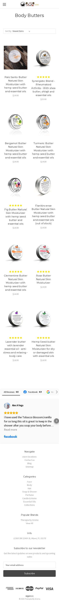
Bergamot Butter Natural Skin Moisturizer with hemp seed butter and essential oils (15, 150)
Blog (29, 463)
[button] (2, 420)
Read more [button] (10, 429)
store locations (29, 456)
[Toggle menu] (4, 4)
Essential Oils (29, 501)
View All (29, 523)
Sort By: (8, 31)
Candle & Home (29, 498)
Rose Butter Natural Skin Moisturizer (43, 279)
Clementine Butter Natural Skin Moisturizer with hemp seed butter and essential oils (15, 282)
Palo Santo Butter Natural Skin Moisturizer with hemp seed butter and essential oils (15, 84)
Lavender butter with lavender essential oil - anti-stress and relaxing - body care (15, 348)
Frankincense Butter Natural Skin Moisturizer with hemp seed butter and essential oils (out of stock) (43, 214)
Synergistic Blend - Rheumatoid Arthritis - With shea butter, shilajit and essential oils (43, 88)
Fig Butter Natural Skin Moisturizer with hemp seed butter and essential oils (15, 216)
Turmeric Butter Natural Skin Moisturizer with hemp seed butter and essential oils (43, 150)
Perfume (29, 495)
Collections (29, 505)
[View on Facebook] (7, 406)
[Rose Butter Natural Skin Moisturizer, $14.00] (43, 252)
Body (29, 485)
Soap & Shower (29, 491)
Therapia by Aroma (29, 520)
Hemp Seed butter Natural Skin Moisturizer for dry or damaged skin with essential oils (43, 348)
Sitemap (30, 466)
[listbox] (22, 31)
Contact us (30, 460)
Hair (29, 488)
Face (29, 481)
